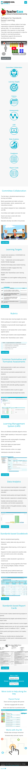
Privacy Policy (8, 765)
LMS (14, 125)
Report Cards (14, 168)
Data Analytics (14, 139)
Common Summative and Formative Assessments (14, 360)
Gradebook (14, 153)
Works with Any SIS (14, 730)
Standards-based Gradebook (14, 533)
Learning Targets (14, 82)
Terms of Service (15, 765)
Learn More (5, 242)
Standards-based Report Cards (14, 606)
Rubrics (14, 96)
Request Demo (6, 58)
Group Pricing (14, 684)
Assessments (14, 110)
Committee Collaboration (14, 67)
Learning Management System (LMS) (14, 424)
